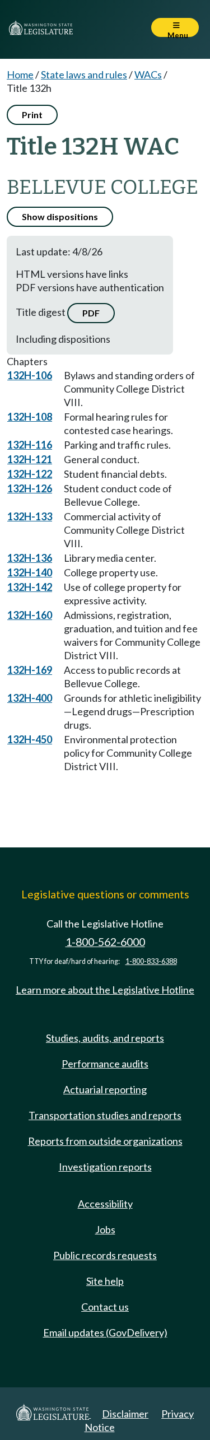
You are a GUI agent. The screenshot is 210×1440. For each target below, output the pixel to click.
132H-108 (29, 417)
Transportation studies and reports (105, 1115)
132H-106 (29, 375)
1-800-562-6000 (105, 941)
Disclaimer (125, 1414)
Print (32, 114)
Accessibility (105, 1203)
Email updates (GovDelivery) (105, 1332)
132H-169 (29, 670)
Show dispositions (60, 216)
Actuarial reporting (105, 1089)
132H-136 (29, 558)
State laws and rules (84, 74)
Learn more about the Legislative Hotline (105, 990)
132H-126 (29, 488)
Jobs (105, 1229)
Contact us (105, 1307)
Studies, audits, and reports (105, 1038)
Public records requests (105, 1255)
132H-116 (29, 445)
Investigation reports (105, 1167)
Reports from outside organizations (105, 1141)
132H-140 (29, 572)
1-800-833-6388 (151, 961)
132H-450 (29, 739)
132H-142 (29, 587)
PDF (91, 312)
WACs (148, 74)
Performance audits (105, 1063)
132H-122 (29, 474)
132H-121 (29, 459)
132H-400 (29, 698)
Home (20, 74)
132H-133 (29, 516)
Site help (105, 1281)
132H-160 (29, 615)
